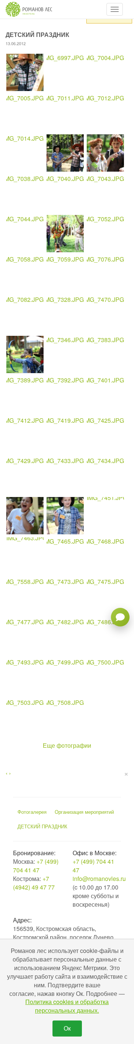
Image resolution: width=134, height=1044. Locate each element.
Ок (67, 1028)
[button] (114, 9)
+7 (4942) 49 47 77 (34, 882)
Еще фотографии (67, 745)
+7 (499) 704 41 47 (35, 865)
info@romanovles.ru (99, 878)
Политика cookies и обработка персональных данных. (67, 1006)
